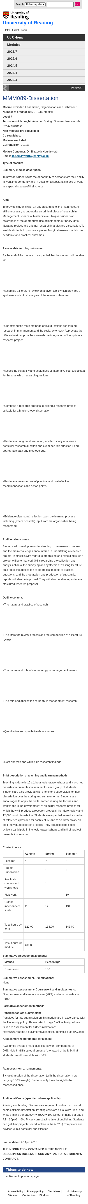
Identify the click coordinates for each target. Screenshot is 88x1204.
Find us (44, 1195)
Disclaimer (54, 1191)
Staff (6, 30)
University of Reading (28, 22)
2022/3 (12, 80)
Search (20, 4)
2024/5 (12, 65)
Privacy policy (35, 1191)
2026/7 (12, 51)
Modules (14, 44)
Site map (13, 1195)
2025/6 (12, 58)
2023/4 (12, 73)
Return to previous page (24, 1176)
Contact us (28, 1195)
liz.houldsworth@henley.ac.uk (30, 156)
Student (15, 30)
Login (24, 30)
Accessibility (15, 1191)
